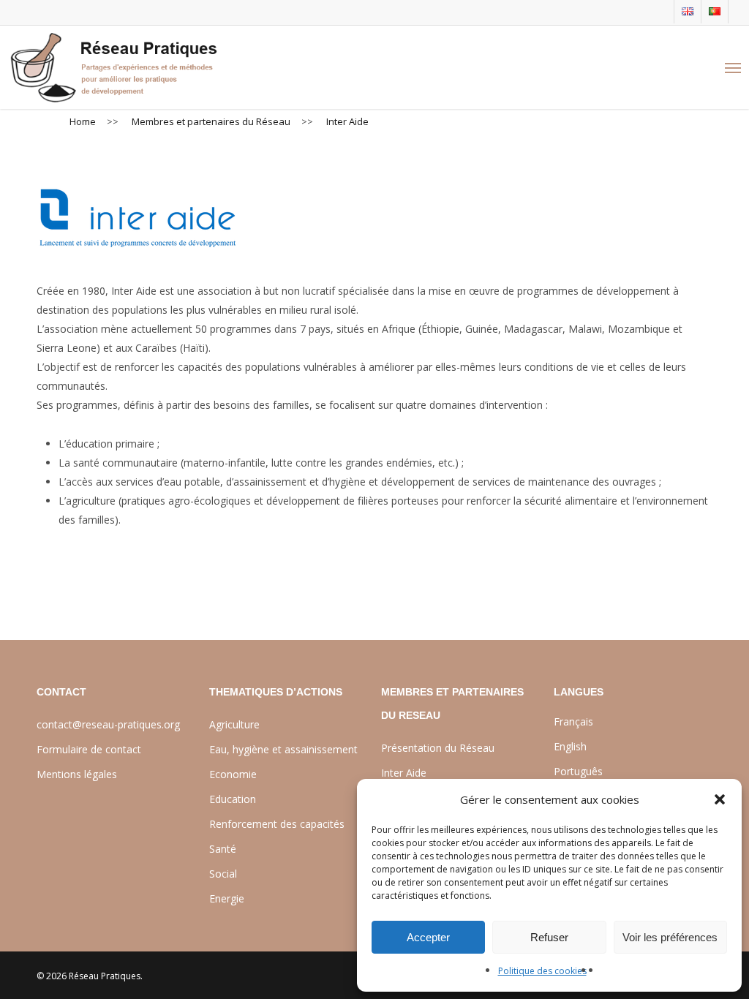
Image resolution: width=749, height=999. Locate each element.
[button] (719, 799)
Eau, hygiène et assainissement (283, 749)
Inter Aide (403, 773)
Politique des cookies (542, 971)
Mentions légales (77, 774)
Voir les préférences (670, 937)
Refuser (549, 937)
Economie (233, 774)
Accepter (428, 937)
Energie (226, 898)
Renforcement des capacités (277, 824)
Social (223, 874)
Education (232, 799)
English (570, 746)
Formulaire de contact (89, 749)
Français (573, 721)
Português (578, 771)
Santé (222, 849)
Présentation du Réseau (437, 748)
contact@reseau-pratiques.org (108, 724)
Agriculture (234, 724)
